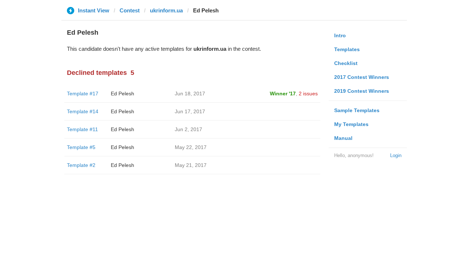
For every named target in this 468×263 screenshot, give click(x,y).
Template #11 (82, 129)
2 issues (308, 93)
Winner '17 (283, 93)
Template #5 (81, 147)
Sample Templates (357, 110)
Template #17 (82, 93)
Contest (130, 10)
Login (395, 155)
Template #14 (82, 111)
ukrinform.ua (166, 10)
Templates (347, 49)
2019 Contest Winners (361, 91)
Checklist (346, 63)
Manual (343, 138)
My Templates (351, 124)
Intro (340, 35)
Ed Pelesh (122, 93)
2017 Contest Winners (361, 77)
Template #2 (81, 165)
